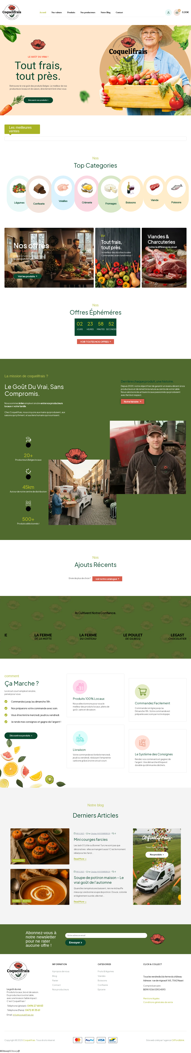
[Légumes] (19, 188)
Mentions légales (151, 998)
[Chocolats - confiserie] (39, 189)
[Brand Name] (49, 636)
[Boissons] (130, 188)
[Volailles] (63, 187)
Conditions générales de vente (158, 1002)
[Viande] (154, 187)
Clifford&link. (178, 1040)
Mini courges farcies (91, 839)
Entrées (16, 901)
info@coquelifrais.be (23, 1014)
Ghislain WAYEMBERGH (100, 834)
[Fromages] (111, 189)
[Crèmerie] (87, 188)
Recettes (26, 901)
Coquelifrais (29, 1040)
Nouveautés (18, 860)
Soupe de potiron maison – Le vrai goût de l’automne (99, 879)
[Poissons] (176, 188)
